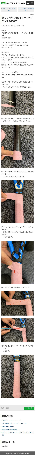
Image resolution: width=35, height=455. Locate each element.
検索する (29, 408)
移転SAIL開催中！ (8, 426)
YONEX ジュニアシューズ (11, 420)
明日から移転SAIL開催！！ (11, 429)
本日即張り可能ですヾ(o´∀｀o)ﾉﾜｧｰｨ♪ (14, 423)
